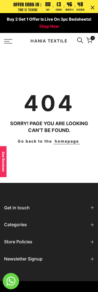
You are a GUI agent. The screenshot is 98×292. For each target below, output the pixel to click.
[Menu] (13, 41)
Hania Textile (48, 41)
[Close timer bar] (92, 7)
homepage (67, 141)
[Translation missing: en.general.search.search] (80, 41)
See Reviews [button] (3, 162)
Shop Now (49, 26)
